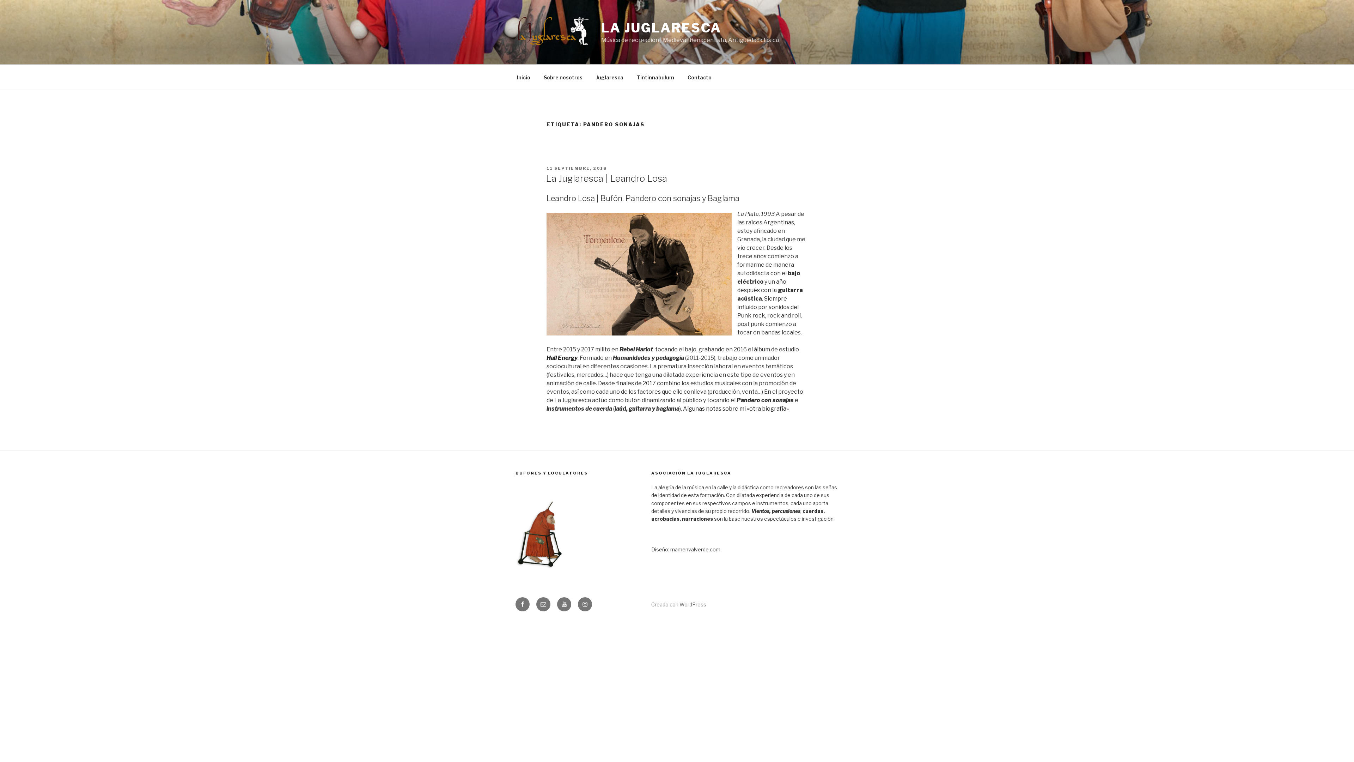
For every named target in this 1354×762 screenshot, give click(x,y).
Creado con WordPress (678, 604)
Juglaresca (609, 77)
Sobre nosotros (563, 77)
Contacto (700, 77)
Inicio (523, 77)
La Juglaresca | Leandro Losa (606, 178)
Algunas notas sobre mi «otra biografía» (736, 408)
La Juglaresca (661, 28)
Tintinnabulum (655, 77)
